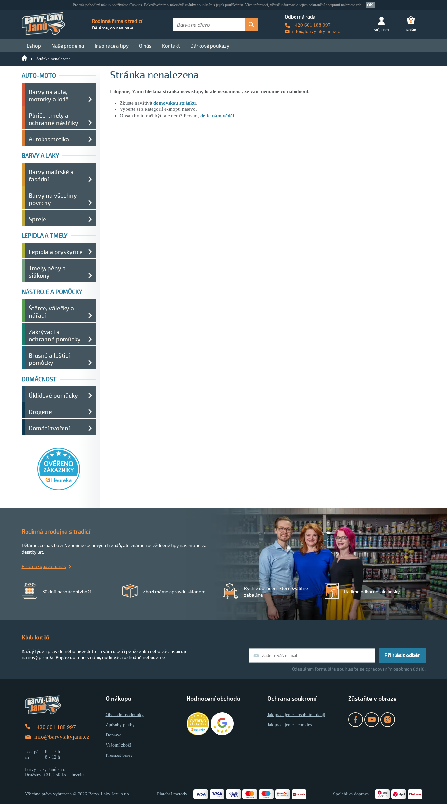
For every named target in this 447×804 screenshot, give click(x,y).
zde (358, 5)
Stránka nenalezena (53, 58)
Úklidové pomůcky (53, 395)
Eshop (34, 46)
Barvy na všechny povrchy (53, 199)
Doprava (113, 735)
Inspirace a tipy (112, 46)
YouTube (371, 719)
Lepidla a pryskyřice (56, 252)
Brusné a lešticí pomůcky (49, 359)
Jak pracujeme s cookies (289, 724)
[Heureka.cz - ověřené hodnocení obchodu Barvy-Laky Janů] (58, 488)
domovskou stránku (174, 103)
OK (370, 5)
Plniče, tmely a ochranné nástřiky (53, 119)
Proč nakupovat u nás (44, 566)
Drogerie (40, 412)
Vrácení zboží (118, 745)
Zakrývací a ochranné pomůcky (54, 335)
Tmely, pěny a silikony (47, 272)
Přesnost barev (119, 755)
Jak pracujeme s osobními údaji (296, 714)
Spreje (37, 219)
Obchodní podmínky (125, 714)
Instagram (387, 719)
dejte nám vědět (217, 115)
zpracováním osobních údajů (395, 669)
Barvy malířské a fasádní (51, 175)
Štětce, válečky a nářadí (51, 312)
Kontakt (171, 46)
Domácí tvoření (49, 428)
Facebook (355, 719)
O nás (145, 46)
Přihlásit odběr (402, 655)
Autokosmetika (49, 139)
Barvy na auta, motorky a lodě (49, 95)
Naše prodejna (67, 46)
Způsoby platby (120, 724)
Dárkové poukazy (209, 46)
